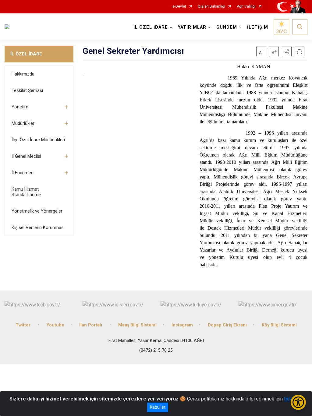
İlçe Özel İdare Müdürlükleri (38, 140)
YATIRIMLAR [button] (192, 27)
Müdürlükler (23, 123)
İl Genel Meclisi (26, 156)
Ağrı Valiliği (246, 7)
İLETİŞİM (257, 27)
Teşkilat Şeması (27, 90)
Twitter (24, 325)
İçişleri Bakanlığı (211, 7)
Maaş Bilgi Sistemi (137, 325)
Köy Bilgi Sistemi (279, 325)
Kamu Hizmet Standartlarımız (27, 191)
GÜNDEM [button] (226, 27)
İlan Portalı (91, 325)
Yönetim (20, 107)
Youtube (55, 325)
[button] (287, 51)
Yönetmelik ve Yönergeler (37, 211)
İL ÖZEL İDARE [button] (150, 27)
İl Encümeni (23, 172)
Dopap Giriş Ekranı (227, 325)
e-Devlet (179, 7)
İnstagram (182, 325)
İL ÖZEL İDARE (26, 54)
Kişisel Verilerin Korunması (38, 227)
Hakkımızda (23, 74)
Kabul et (157, 407)
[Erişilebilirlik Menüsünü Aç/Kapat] (298, 402)
